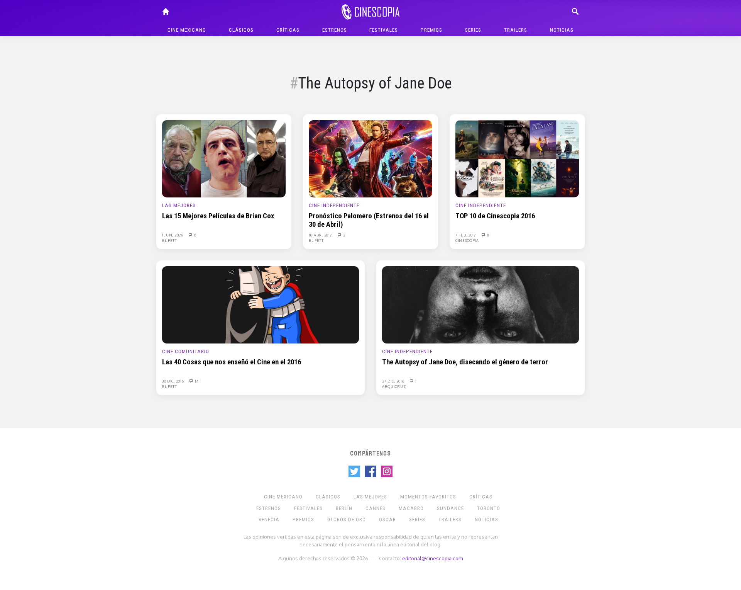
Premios (431, 30)
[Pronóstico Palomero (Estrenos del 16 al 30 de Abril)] (370, 158)
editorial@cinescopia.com (432, 558)
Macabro (411, 508)
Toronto (488, 508)
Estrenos (334, 30)
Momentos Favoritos (428, 497)
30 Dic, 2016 (173, 381)
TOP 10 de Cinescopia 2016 (495, 216)
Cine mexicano (186, 30)
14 (196, 381)
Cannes (375, 508)
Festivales (383, 30)
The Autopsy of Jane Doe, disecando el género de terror (465, 362)
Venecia (269, 519)
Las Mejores (179, 205)
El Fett (169, 240)
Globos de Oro (346, 519)
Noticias (562, 30)
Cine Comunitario (185, 351)
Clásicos (241, 30)
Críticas (287, 30)
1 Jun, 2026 (173, 235)
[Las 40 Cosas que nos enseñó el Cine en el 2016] (260, 304)
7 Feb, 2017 (466, 235)
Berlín (344, 508)
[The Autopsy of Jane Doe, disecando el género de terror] (480, 304)
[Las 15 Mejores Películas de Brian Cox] (224, 158)
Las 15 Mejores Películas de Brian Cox (218, 216)
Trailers (515, 30)
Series (473, 30)
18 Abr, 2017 (321, 235)
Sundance (450, 508)
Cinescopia (467, 240)
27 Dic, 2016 (393, 381)
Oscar (387, 519)
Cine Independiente (334, 205)
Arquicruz (394, 386)
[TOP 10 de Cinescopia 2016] (517, 158)
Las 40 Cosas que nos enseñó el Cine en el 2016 (231, 362)
